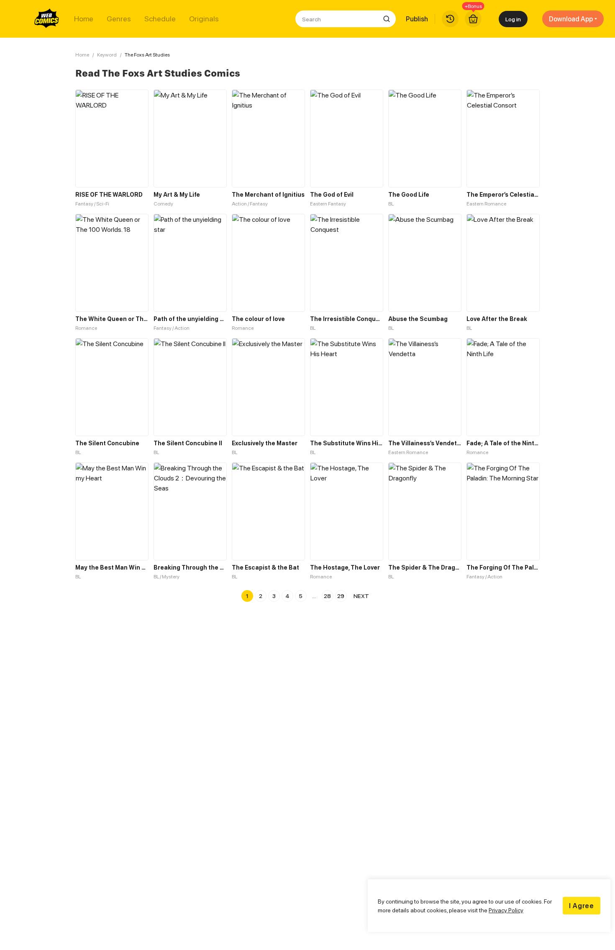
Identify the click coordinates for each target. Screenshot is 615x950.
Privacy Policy (506, 910)
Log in (513, 19)
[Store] (473, 18)
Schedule (160, 19)
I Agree (581, 905)
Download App (571, 19)
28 (327, 595)
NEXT (361, 595)
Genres (119, 19)
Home (83, 19)
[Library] (450, 18)
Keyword (107, 54)
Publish (417, 18)
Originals (204, 19)
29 (340, 595)
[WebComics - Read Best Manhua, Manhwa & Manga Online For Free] (47, 19)
